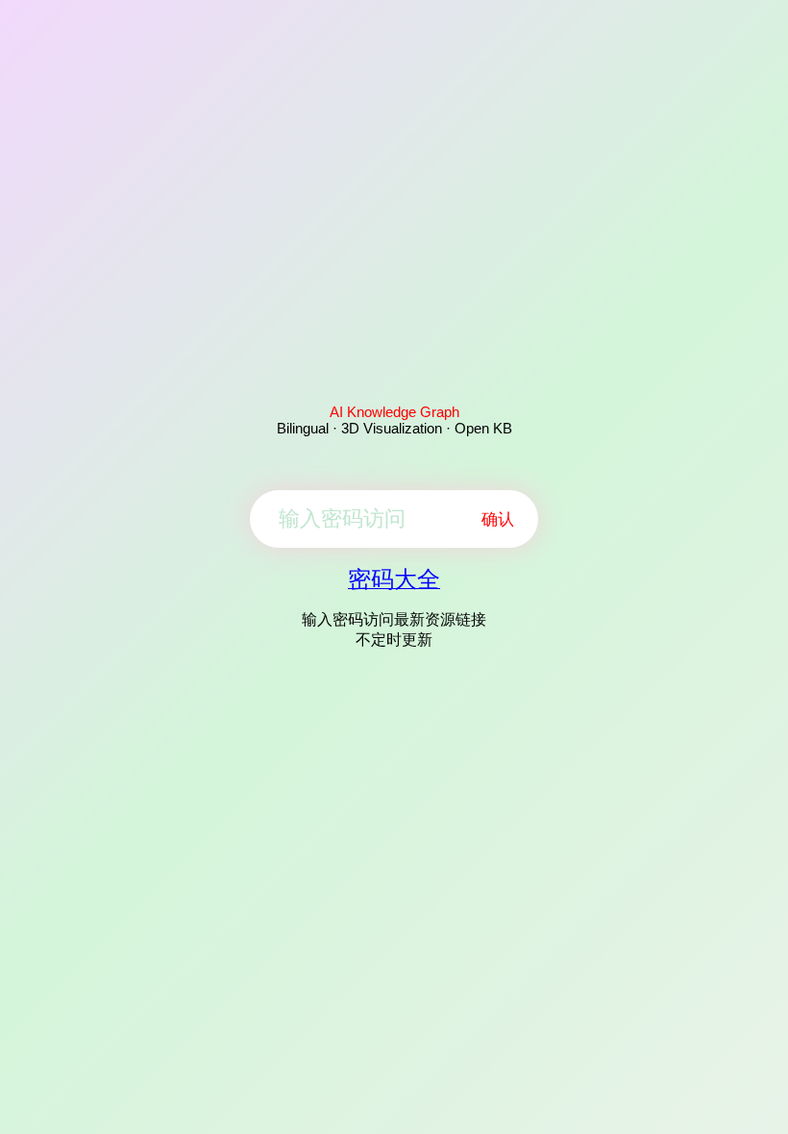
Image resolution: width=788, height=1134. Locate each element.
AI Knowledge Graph (394, 412)
